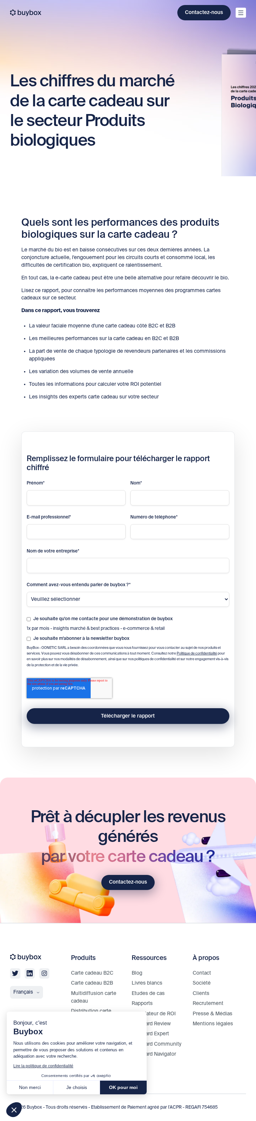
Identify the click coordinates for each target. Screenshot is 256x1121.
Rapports (142, 1003)
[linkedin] (30, 973)
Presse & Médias (212, 1013)
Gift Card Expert (150, 1033)
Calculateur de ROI (154, 1013)
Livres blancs (147, 983)
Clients (201, 993)
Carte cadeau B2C (92, 973)
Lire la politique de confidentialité (43, 1066)
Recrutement (208, 1003)
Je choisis (76, 1087)
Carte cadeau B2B (92, 983)
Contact (202, 973)
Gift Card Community (156, 1044)
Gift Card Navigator (154, 1054)
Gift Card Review (151, 1023)
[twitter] (15, 973)
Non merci (30, 1087)
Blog (137, 973)
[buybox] (26, 12)
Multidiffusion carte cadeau (93, 997)
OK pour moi (123, 1087)
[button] (14, 1110)
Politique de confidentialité (197, 653)
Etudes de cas (148, 993)
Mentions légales (213, 1023)
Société (202, 983)
